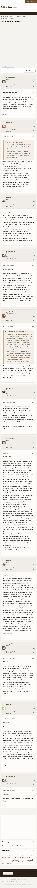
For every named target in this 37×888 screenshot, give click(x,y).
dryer (19, 855)
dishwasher (6, 855)
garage (4, 857)
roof (3, 863)
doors (14, 855)
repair (30, 860)
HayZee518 (16, 426)
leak (8, 861)
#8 (33, 575)
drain (17, 855)
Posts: (7, 86)
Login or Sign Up (30, 1)
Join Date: (8, 85)
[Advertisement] (18, 42)
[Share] (33, 86)
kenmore (4, 861)
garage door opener (19, 857)
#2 (33, 136)
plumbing (15, 861)
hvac (28, 857)
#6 (33, 402)
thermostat (8, 863)
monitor (10, 861)
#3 (33, 212)
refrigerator (23, 861)
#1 (33, 92)
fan (26, 855)
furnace (30, 855)
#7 (33, 453)
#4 (33, 265)
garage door (9, 857)
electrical (23, 855)
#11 (33, 790)
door (12, 855)
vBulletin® (18, 879)
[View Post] (25, 142)
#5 (33, 326)
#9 (33, 658)
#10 (33, 719)
